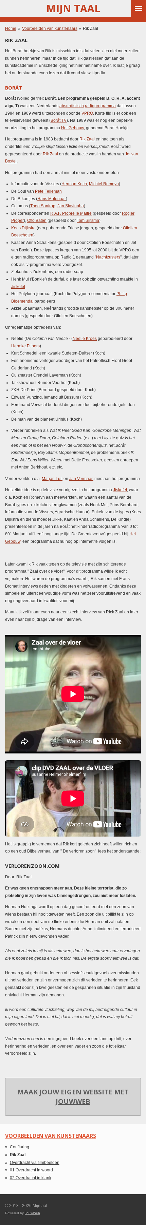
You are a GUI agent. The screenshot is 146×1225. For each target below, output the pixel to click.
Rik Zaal (90, 28)
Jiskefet (18, 286)
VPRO (87, 113)
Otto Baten (37, 220)
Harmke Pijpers (25, 346)
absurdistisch (71, 105)
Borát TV (59, 120)
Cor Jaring (19, 1147)
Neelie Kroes (85, 338)
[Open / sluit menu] (138, 8)
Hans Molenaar (51, 198)
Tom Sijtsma (88, 220)
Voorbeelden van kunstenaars (49, 28)
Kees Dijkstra (23, 228)
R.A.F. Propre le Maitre (71, 213)
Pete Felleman (48, 191)
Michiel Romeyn (104, 183)
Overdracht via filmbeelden (34, 1162)
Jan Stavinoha (70, 206)
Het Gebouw (72, 128)
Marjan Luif (52, 478)
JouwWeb (73, 1101)
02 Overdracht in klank (30, 1177)
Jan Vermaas (81, 478)
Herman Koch (74, 183)
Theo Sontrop (42, 206)
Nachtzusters (108, 257)
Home (10, 28)
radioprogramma (100, 105)
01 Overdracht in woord (31, 1170)
